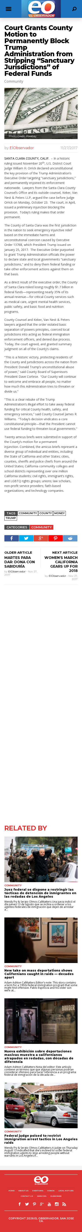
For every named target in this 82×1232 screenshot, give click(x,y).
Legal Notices (65, 1190)
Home (11, 1190)
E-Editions (37, 1190)
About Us (23, 1190)
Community (41, 527)
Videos (50, 1190)
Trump (10, 518)
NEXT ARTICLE (65, 552)
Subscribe (55, 1196)
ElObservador (22, 148)
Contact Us (27, 1196)
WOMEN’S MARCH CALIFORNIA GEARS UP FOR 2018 (61, 564)
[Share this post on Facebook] (11, 538)
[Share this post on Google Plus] (41, 538)
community (28, 513)
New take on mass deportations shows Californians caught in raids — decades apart (39, 973)
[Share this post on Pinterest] (55, 538)
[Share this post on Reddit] (70, 538)
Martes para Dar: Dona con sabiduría (19, 562)
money (59, 513)
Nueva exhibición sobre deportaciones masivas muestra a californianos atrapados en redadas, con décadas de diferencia (38, 1056)
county (45, 513)
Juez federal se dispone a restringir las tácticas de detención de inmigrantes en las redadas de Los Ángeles (40, 893)
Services (41, 1196)
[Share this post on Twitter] (26, 538)
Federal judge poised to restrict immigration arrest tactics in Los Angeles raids (41, 1139)
